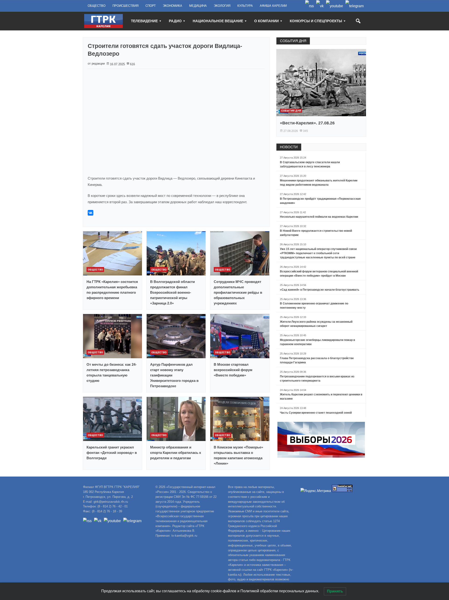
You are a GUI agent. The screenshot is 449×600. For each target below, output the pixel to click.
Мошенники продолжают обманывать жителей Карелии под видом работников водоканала (318, 182)
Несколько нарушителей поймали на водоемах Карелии (319, 216)
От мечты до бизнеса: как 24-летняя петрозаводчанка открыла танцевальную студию (112, 372)
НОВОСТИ (289, 147)
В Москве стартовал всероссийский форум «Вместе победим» (233, 369)
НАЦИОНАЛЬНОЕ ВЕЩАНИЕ (218, 21)
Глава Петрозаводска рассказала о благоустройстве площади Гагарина (317, 360)
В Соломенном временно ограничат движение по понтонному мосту (314, 305)
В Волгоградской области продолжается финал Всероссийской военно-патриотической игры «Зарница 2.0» (172, 292)
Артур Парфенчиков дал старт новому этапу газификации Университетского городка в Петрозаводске (174, 375)
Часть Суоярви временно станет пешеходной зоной (316, 412)
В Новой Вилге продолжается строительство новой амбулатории (316, 233)
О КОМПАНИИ (266, 21)
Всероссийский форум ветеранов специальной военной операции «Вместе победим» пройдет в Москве (319, 273)
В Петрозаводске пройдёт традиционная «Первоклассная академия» (320, 201)
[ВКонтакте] (90, 213)
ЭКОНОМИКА (172, 5)
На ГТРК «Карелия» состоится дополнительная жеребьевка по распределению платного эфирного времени (112, 290)
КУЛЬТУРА (245, 5)
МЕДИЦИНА (198, 5)
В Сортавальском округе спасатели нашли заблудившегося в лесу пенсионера (310, 164)
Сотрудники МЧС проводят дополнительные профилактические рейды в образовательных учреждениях (238, 292)
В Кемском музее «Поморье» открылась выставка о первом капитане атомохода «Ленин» (238, 455)
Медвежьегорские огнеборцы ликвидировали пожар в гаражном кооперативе (317, 342)
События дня (291, 110)
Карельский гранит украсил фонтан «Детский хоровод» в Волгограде (112, 452)
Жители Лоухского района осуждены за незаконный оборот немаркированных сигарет (316, 324)
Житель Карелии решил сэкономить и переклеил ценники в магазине (321, 396)
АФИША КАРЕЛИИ (273, 5)
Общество (95, 269)
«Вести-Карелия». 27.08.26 (307, 123)
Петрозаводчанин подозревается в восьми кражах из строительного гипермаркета (317, 378)
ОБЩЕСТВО (96, 5)
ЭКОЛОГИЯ (222, 5)
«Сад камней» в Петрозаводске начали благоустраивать (319, 289)
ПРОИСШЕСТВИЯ (125, 5)
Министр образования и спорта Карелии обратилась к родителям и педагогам (175, 452)
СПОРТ (150, 5)
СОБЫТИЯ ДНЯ (293, 41)
